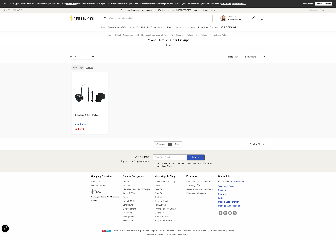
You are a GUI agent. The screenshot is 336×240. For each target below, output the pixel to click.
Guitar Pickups (201, 35)
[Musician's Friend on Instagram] (234, 213)
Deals (157, 185)
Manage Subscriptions (229, 206)
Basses (111, 27)
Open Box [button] (214, 27)
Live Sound (151, 27)
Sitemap (231, 231)
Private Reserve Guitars (165, 209)
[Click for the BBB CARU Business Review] (106, 231)
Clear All (89, 67)
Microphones (172, 27)
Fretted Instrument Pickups (182, 35)
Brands (73, 56)
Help (328, 10)
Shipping (222, 190)
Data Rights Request (149, 231)
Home (110, 35)
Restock (158, 197)
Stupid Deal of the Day (165, 181)
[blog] (105, 192)
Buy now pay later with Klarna (199, 189)
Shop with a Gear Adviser (166, 220)
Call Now (230, 181)
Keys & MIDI (141, 27)
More (193, 27)
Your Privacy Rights (200, 231)
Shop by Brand (161, 201)
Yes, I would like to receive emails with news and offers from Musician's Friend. (184, 165)
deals (136, 10)
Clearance (159, 213)
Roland (118, 35)
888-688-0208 (185, 10)
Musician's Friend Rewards (198, 181)
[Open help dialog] (5, 228)
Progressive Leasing (196, 193)
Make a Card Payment (228, 202)
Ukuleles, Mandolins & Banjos (136, 189)
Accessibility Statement (156, 234)
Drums (132, 27)
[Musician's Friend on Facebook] (220, 213)
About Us (95, 181)
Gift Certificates (162, 216)
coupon (148, 10)
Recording (162, 27)
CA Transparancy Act (217, 231)
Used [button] (206, 27)
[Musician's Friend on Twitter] (225, 213)
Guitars (104, 27)
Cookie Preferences (239, 4)
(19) (88, 124)
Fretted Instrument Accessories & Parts (151, 35)
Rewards (313, 10)
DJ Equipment (129, 209)
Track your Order (226, 186)
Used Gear (159, 189)
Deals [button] (200, 27)
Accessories (184, 27)
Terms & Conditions (184, 231)
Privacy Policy (71, 4)
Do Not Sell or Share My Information (126, 231)
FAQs (220, 198)
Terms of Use (226, 4)
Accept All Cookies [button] (324, 4)
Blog (322, 10)
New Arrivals (160, 205)
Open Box (159, 193)
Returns (222, 194)
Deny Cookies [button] (308, 4)
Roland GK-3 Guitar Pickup (87, 115)
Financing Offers (194, 185)
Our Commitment (99, 185)
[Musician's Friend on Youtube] (230, 213)
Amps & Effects (121, 27)
